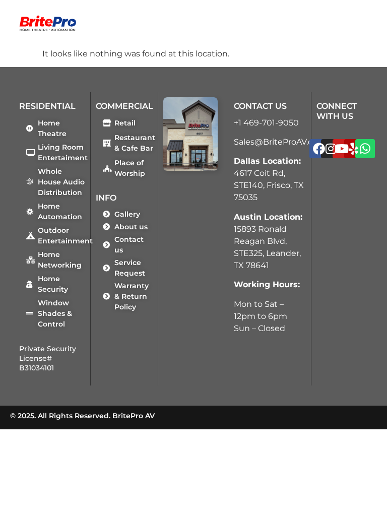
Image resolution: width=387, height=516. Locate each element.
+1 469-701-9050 (266, 122)
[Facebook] (319, 148)
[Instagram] (330, 148)
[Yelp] (353, 148)
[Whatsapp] (364, 148)
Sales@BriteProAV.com (280, 142)
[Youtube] (342, 148)
